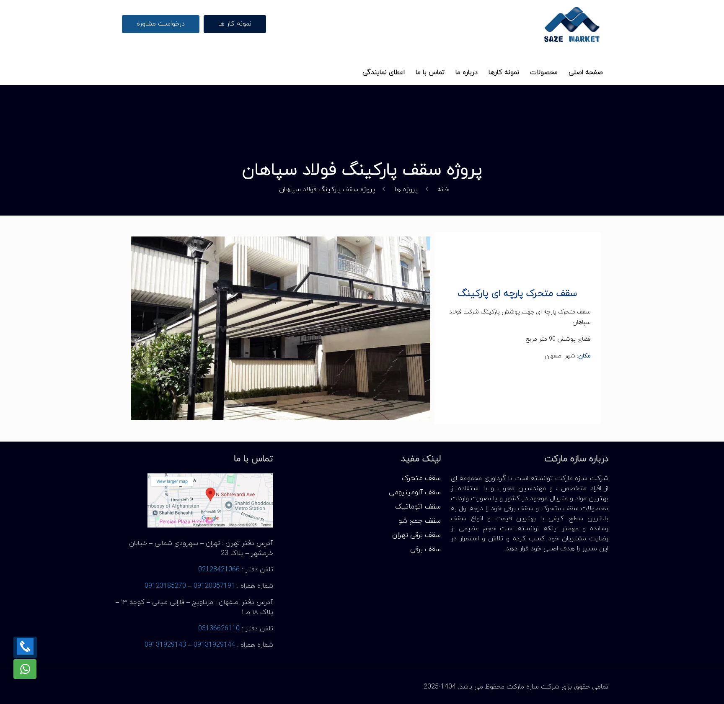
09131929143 (165, 645)
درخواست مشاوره (161, 23)
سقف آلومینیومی (415, 493)
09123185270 (165, 586)
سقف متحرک (421, 478)
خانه (443, 189)
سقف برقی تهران (416, 535)
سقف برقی (425, 550)
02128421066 (219, 569)
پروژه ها (406, 189)
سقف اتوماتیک (418, 507)
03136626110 (219, 628)
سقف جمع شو (419, 521)
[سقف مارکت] (572, 24)
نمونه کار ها (234, 23)
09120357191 (214, 586)
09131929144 (214, 645)
